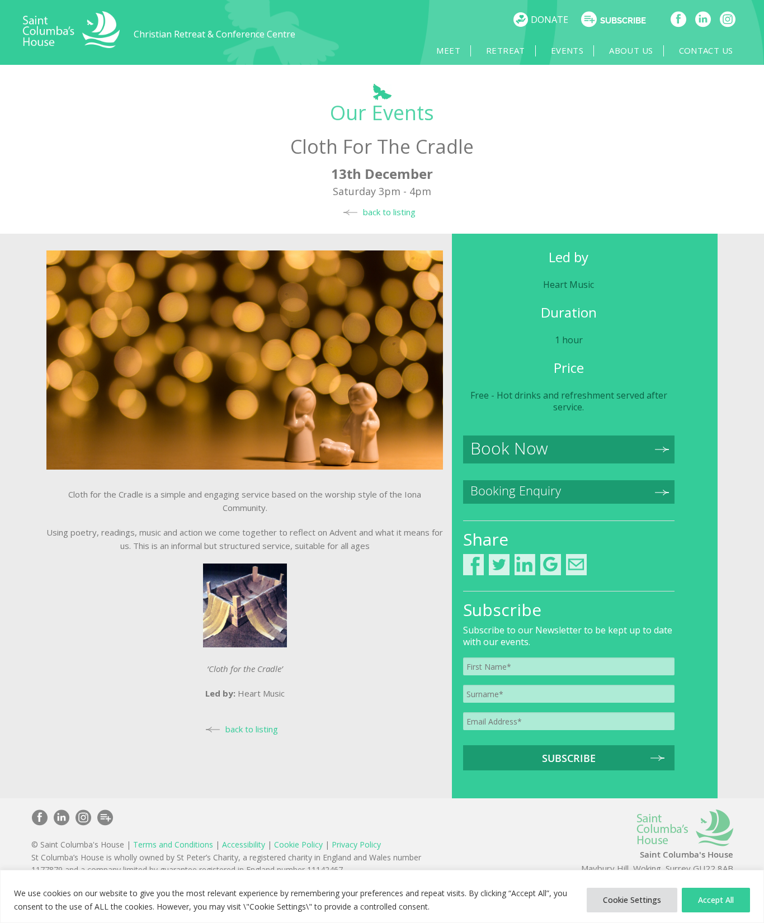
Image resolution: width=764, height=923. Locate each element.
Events (567, 50)
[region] (382, 896)
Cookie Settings (632, 899)
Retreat (505, 50)
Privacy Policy (356, 844)
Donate (549, 19)
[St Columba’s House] (71, 45)
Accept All (716, 899)
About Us (631, 50)
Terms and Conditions (173, 844)
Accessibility (243, 844)
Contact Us (706, 50)
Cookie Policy (298, 844)
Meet (448, 50)
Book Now (509, 448)
